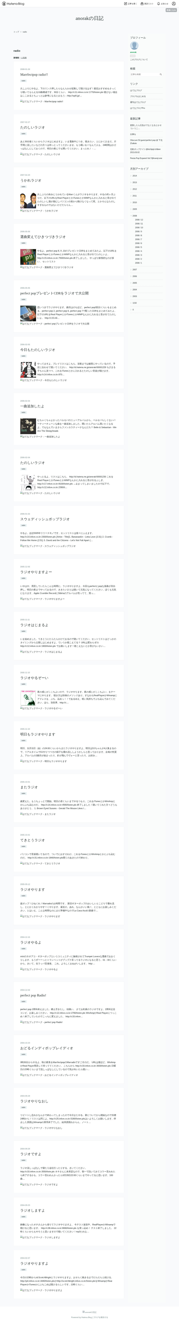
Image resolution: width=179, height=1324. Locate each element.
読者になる (171, 10)
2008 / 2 (138, 259)
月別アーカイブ (139, 168)
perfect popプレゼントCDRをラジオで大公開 (54, 293)
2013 (135, 182)
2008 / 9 (138, 231)
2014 (135, 176)
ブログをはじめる (138, 96)
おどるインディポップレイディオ (46, 1048)
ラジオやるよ (31, 942)
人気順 (24, 58)
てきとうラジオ (32, 840)
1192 (135, 303)
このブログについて (139, 59)
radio (23, 81)
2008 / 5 (138, 247)
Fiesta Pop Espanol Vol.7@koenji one (146, 158)
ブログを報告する (100, 1317)
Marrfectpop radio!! (34, 74)
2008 (135, 216)
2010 (135, 202)
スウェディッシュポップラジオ (45, 519)
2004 (135, 289)
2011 (135, 196)
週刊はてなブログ (138, 102)
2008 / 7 (138, 239)
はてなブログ (136, 90)
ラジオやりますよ (34, 1263)
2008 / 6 (138, 243)
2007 (135, 269)
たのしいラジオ (32, 127)
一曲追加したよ (32, 406)
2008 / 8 (138, 235)
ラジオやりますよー (36, 572)
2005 (135, 283)
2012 (135, 189)
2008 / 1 (138, 263)
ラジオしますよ (32, 1210)
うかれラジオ (31, 180)
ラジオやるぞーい (34, 678)
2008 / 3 (138, 255)
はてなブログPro (137, 108)
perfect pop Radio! (33, 995)
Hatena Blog (87, 1317)
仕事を (133, 134)
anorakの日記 (90, 18)
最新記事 (135, 118)
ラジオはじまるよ (34, 625)
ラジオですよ (31, 1154)
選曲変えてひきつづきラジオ (43, 237)
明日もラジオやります (37, 734)
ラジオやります (32, 889)
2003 (135, 296)
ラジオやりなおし (34, 1101)
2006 (135, 276)
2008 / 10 (139, 227)
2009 (135, 209)
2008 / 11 (139, 223)
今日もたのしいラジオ (37, 350)
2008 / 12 (139, 220)
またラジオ (29, 787)
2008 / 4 (138, 251)
